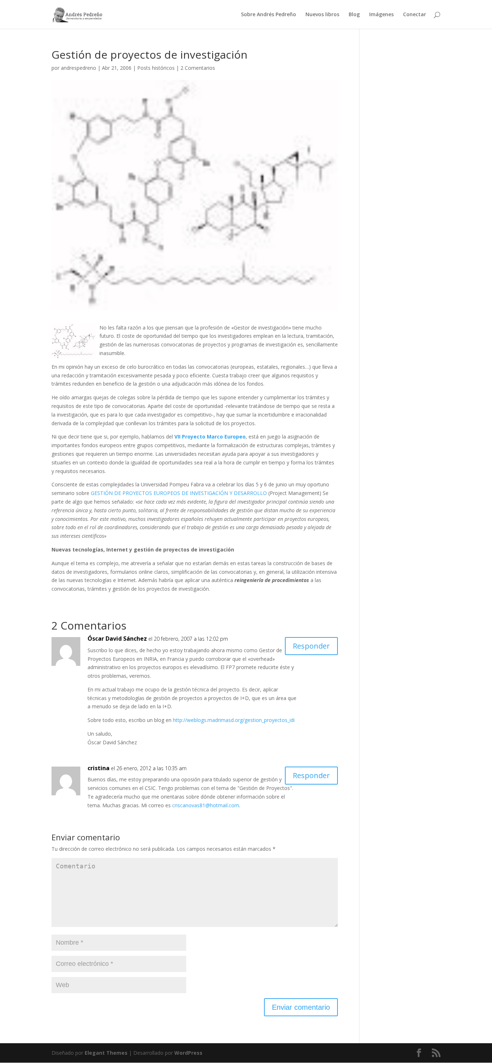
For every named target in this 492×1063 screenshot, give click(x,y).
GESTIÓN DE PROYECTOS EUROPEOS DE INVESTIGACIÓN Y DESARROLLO (179, 493)
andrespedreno (78, 67)
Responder (311, 646)
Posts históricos (156, 67)
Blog (354, 15)
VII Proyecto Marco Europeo (210, 436)
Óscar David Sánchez (117, 638)
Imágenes (381, 15)
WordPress (188, 1052)
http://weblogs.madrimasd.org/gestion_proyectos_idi (234, 720)
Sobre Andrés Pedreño (268, 15)
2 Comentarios (197, 67)
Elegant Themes (106, 1052)
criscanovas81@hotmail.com (205, 805)
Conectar (414, 15)
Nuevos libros (322, 15)
